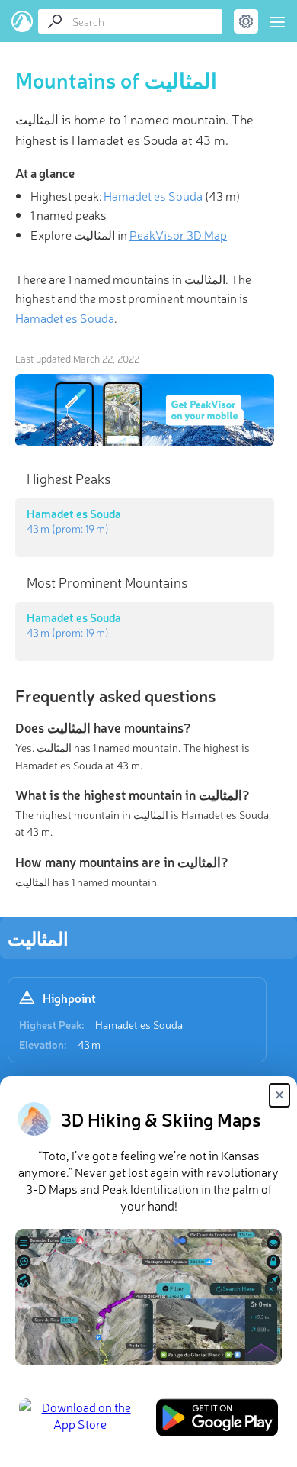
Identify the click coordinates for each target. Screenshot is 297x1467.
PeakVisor (22, 21)
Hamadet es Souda (139, 1024)
